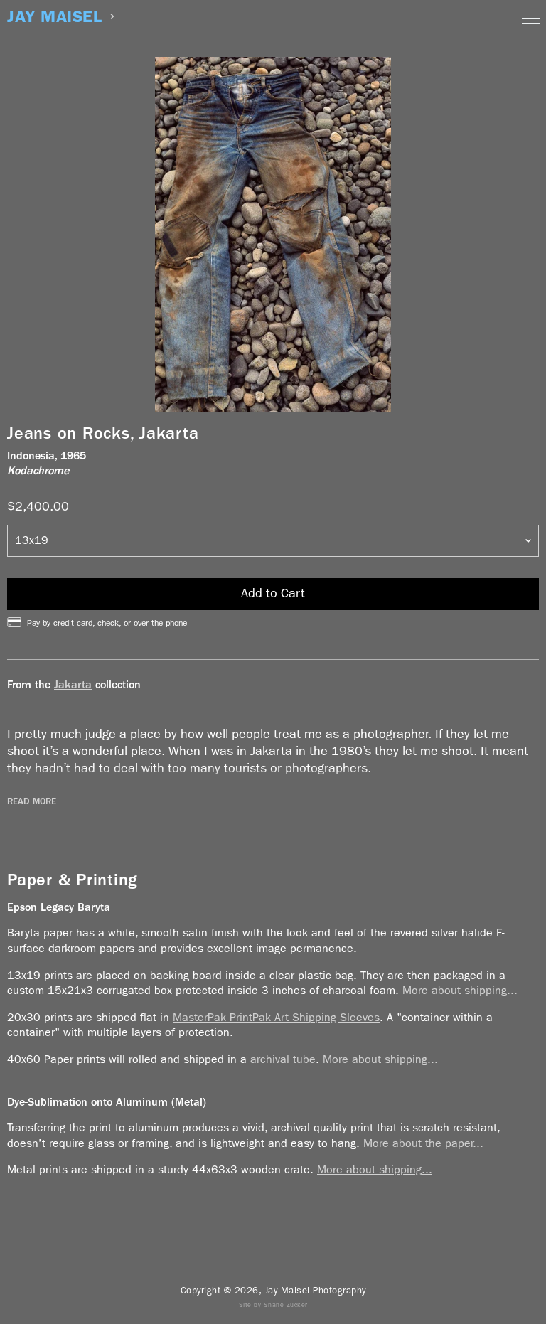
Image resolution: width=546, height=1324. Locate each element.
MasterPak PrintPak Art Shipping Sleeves (276, 1017)
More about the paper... (423, 1143)
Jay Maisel (54, 16)
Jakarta (73, 684)
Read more (31, 801)
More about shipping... (460, 990)
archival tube (283, 1059)
